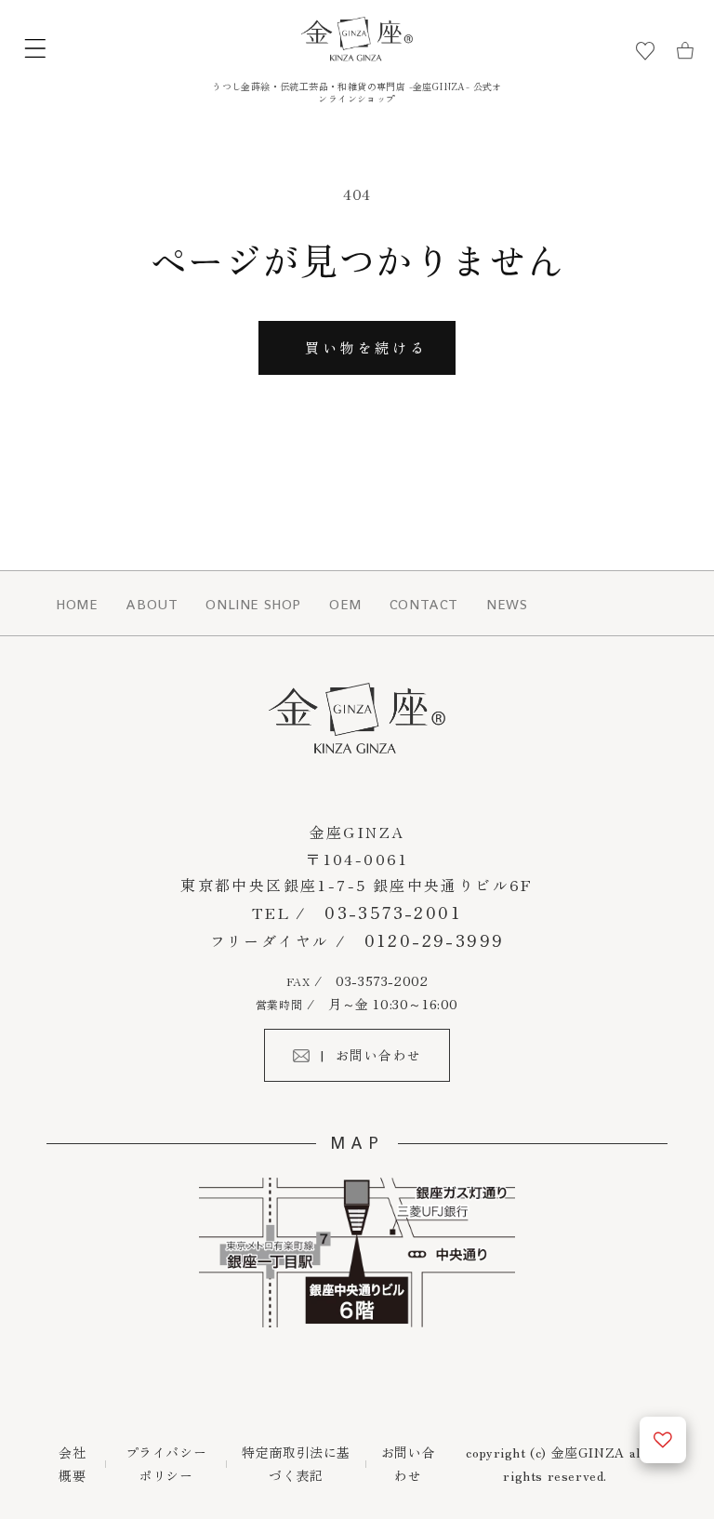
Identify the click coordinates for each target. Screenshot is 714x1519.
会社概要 (72, 1464)
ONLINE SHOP (253, 604)
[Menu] (35, 51)
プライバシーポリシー (166, 1464)
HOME (77, 604)
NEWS (506, 604)
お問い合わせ (408, 1464)
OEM (345, 604)
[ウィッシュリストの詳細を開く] (663, 1440)
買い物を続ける (366, 347)
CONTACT (424, 604)
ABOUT (152, 604)
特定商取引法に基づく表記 (296, 1464)
